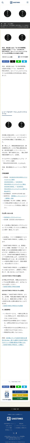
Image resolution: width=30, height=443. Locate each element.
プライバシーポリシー (21, 425)
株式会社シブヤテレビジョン (12, 217)
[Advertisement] (15, 93)
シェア (6, 61)
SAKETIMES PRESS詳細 (11, 286)
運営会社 (21, 423)
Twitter (14, 433)
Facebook (16, 433)
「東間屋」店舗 (8, 198)
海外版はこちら (8, 429)
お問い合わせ (9, 425)
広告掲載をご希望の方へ (21, 427)
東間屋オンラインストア (18, 196)
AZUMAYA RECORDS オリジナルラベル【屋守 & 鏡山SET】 (15, 189)
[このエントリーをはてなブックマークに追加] (24, 61)
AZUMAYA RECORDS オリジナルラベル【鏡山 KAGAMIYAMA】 (15, 184)
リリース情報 (9, 56)
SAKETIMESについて (9, 423)
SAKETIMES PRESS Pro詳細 (13, 305)
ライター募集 (9, 427)
